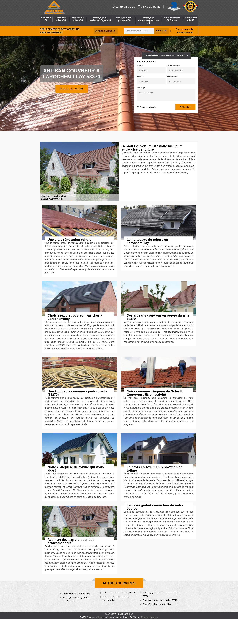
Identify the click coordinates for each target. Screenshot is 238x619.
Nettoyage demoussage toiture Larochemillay (75, 599)
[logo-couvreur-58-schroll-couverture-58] (54, 7)
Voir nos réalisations (105, 31)
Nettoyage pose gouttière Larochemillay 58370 (160, 594)
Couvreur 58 (46, 19)
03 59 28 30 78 (125, 6)
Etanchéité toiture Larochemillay (157, 604)
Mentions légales (149, 617)
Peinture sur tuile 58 (190, 19)
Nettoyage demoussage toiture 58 (148, 20)
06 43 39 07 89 (151, 6)
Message (141, 87)
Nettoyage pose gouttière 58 (124, 19)
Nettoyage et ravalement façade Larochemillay (117, 598)
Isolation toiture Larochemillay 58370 (119, 593)
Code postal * (173, 66)
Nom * (140, 66)
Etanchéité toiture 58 (61, 19)
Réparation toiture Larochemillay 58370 (160, 600)
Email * (140, 76)
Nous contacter (71, 89)
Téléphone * (172, 76)
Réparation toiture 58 (78, 19)
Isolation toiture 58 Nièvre (172, 19)
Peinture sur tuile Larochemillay (76, 593)
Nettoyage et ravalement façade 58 (100, 19)
